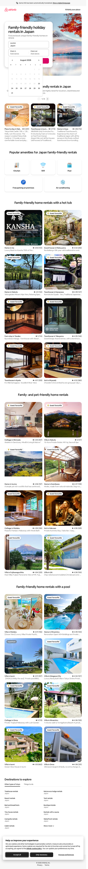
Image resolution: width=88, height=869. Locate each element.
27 (25, 88)
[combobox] (28, 45)
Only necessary (41, 855)
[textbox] (18, 53)
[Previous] (39, 99)
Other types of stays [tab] (12, 784)
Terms (47, 865)
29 (34, 88)
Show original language (61, 3)
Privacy (39, 865)
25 (17, 88)
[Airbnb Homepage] (10, 9)
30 (39, 88)
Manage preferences (66, 855)
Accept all (17, 855)
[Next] (47, 99)
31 (12, 93)
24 (12, 88)
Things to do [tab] (28, 784)
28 (30, 88)
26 (21, 88)
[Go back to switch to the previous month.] (12, 60)
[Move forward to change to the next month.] (38, 60)
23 (39, 84)
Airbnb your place (72, 9)
